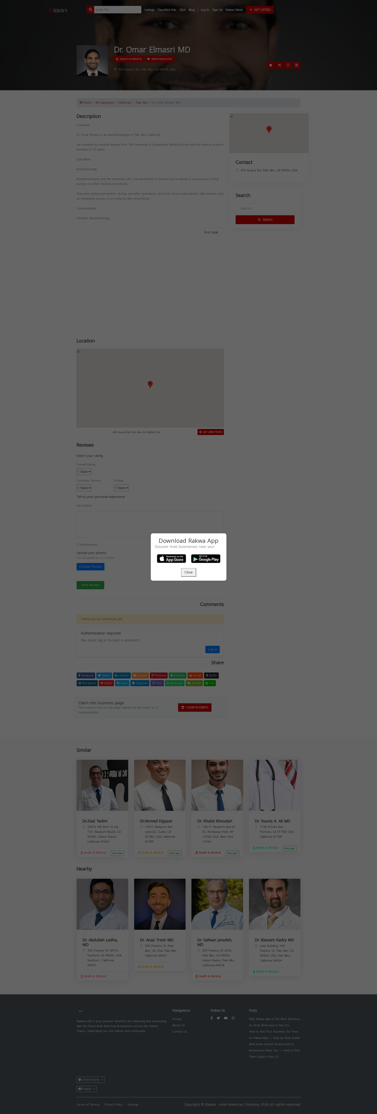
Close (189, 572)
